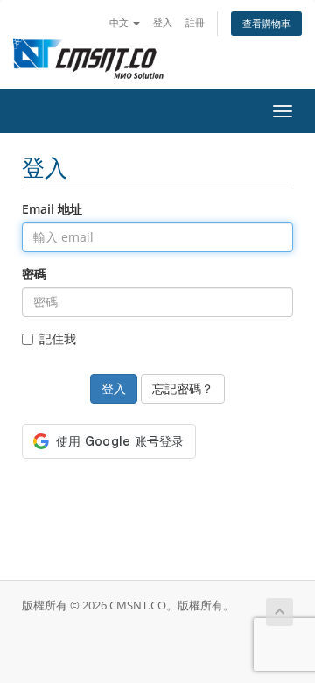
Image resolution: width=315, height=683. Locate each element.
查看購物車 (266, 23)
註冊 (195, 22)
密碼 (34, 273)
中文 (120, 22)
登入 (162, 22)
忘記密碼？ (183, 388)
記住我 (57, 338)
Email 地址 (52, 209)
